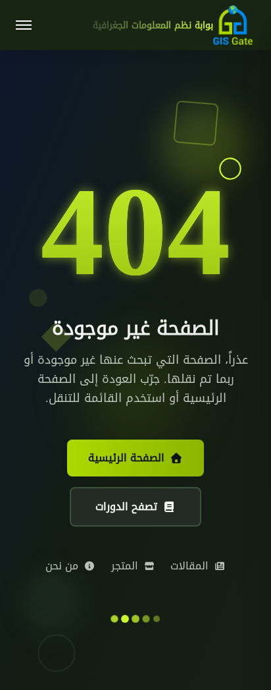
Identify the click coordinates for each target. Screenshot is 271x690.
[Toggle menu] (24, 25)
